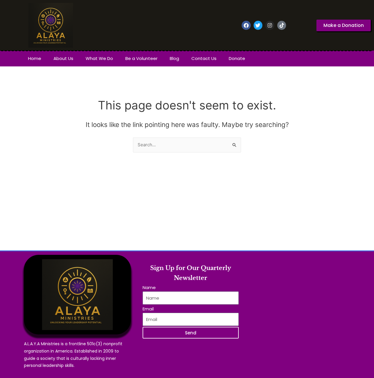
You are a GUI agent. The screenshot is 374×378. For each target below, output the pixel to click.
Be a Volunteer (141, 58)
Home (34, 58)
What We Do (99, 58)
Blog (174, 58)
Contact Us (204, 58)
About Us (63, 58)
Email (148, 309)
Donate (237, 58)
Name (149, 287)
